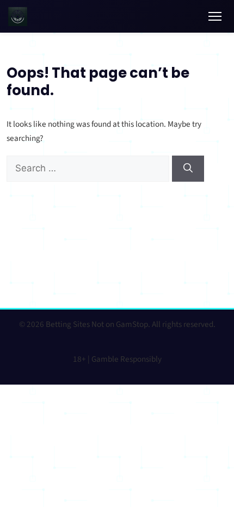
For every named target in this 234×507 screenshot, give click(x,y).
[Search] (188, 169)
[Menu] (215, 16)
